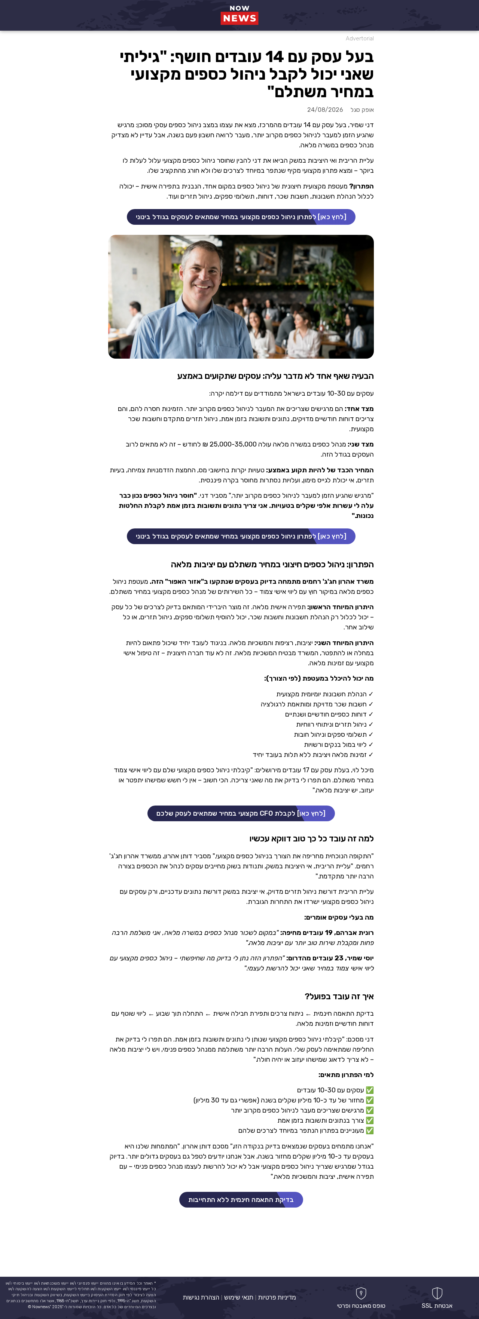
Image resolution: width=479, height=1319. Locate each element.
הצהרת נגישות (201, 1297)
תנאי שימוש (238, 1297)
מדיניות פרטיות (277, 1297)
